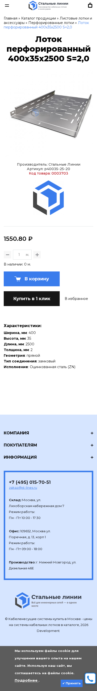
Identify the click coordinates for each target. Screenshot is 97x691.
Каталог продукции (38, 18)
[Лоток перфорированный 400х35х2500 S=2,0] (48, 112)
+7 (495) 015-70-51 (30, 482)
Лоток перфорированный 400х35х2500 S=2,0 (46, 25)
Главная (10, 18)
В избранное (76, 298)
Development (48, 631)
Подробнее (27, 680)
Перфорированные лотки (51, 23)
